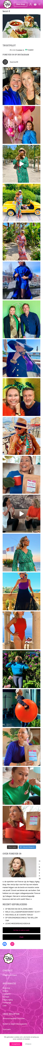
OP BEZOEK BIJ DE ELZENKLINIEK (19, 909)
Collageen (7, 994)
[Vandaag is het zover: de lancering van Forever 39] (21, 825)
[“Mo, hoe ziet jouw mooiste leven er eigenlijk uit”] (21, 436)
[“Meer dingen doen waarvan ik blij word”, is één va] (21, 241)
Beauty (5, 991)
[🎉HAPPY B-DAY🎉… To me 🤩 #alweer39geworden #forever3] (21, 125)
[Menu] (39, 4)
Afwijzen (28, 1044)
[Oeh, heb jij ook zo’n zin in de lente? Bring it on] (21, 280)
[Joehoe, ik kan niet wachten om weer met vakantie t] (21, 630)
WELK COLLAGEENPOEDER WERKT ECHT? (22, 912)
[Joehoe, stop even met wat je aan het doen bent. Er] (21, 514)
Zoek (21, 937)
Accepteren (16, 1044)
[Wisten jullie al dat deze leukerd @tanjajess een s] (21, 86)
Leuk (4, 1006)
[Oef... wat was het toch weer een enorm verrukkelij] (21, 591)
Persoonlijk (7, 1003)
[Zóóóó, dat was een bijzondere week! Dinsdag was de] (21, 786)
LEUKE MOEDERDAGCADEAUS (17, 924)
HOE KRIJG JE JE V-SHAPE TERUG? (19, 915)
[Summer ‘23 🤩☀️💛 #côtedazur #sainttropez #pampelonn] (21, 164)
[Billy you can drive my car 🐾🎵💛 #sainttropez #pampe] (21, 203)
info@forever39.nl (10, 975)
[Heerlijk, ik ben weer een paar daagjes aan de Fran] (21, 358)
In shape (6, 997)
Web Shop (20, 4)
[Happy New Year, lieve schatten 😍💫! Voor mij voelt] (21, 553)
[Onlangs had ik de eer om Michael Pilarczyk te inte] (21, 397)
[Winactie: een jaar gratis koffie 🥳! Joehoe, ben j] (21, 669)
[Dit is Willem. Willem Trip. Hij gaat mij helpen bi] (21, 319)
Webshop (6, 988)
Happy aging (8, 1000)
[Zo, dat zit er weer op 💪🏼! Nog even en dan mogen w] (21, 708)
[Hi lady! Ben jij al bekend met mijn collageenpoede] (21, 475)
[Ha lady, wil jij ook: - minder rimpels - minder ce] (21, 747)
